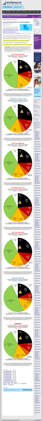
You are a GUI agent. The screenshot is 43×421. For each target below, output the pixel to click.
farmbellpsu (35, 110)
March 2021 (37, 247)
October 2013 (37, 412)
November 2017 (37, 322)
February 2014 (37, 402)
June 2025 (36, 156)
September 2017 (38, 327)
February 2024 (37, 183)
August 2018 (37, 307)
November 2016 (37, 344)
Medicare (16, 383)
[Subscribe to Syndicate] (2, 417)
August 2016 (37, 351)
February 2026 (37, 139)
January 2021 (37, 251)
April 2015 (36, 378)
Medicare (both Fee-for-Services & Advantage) (11, 33)
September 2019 (38, 283)
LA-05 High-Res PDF (7, 377)
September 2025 (38, 151)
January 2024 (37, 185)
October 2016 (37, 346)
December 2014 (37, 385)
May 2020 (36, 267)
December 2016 (37, 341)
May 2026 (36, 135)
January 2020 (37, 273)
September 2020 (38, 261)
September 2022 (38, 217)
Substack (37, 23)
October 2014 (37, 390)
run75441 (35, 118)
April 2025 (36, 158)
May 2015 (36, 377)
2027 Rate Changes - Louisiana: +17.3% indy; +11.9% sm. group (37, 106)
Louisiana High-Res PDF (8, 380)
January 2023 (37, 207)
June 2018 (36, 310)
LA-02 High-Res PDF (7, 372)
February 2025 (37, 161)
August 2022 (37, 219)
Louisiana (5, 383)
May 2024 (36, 179)
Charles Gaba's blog (14, 382)
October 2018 (37, 302)
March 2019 (37, 291)
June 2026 (36, 134)
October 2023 (37, 192)
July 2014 (36, 396)
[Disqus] (17, 403)
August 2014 (37, 395)
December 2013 (37, 407)
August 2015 (37, 373)
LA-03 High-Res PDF (7, 374)
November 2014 (37, 388)
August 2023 (37, 197)
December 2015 (37, 363)
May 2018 (36, 311)
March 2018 (37, 313)
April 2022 (36, 224)
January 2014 (37, 405)
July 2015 (36, 374)
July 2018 (36, 308)
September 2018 (38, 305)
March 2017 (37, 335)
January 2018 (37, 317)
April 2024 (36, 180)
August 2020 (37, 263)
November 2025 (37, 146)
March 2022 (37, 225)
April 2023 (36, 202)
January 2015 (37, 383)
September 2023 (38, 195)
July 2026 (36, 133)
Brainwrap (39, 420)
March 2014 (37, 401)
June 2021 (36, 244)
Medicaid (9, 383)
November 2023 (37, 190)
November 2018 (37, 300)
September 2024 (38, 173)
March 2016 (37, 357)
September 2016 (38, 349)
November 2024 (37, 168)
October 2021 (37, 236)
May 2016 (36, 355)
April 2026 (36, 136)
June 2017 (36, 332)
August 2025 (37, 153)
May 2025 (36, 157)
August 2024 (37, 175)
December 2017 (37, 319)
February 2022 (37, 227)
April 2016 (36, 356)
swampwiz (35, 101)
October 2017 (37, 324)
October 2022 (37, 214)
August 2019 (37, 285)
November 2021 (37, 234)
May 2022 (36, 223)
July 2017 (36, 330)
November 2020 (37, 256)
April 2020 (36, 268)
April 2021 (36, 246)
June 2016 (36, 354)
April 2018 (36, 312)
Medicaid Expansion (23, 383)
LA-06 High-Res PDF (7, 379)
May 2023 (36, 201)
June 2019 (36, 288)
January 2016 (37, 361)
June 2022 (36, 222)
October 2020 (37, 258)
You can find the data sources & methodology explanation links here (15, 42)
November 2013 (37, 410)
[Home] (12, 4)
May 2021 (36, 245)
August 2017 (37, 329)
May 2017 (36, 333)
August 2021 (37, 241)
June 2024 (36, 178)
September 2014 (38, 393)
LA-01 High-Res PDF (7, 371)
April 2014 (36, 400)
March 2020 (37, 269)
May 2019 (36, 289)
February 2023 (37, 205)
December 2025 (37, 144)
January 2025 (37, 163)
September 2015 (38, 371)
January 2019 (37, 295)
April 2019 (36, 290)
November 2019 (37, 278)
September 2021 (38, 239)
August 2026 (37, 131)
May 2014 (36, 399)
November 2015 (37, 366)
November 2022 (37, 212)
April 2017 (36, 334)
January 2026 (37, 141)
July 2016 (36, 352)
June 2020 (36, 266)
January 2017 (37, 339)
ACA (19, 383)
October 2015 (37, 368)
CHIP (12, 383)
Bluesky (37, 24)
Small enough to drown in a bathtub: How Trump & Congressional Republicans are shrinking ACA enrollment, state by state (37, 125)
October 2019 (37, 280)
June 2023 (36, 200)
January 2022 (37, 229)
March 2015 (37, 379)
